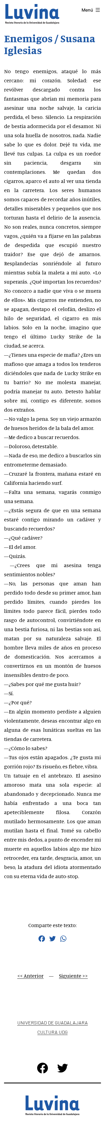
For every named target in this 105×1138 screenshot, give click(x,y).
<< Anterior (30, 975)
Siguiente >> (73, 975)
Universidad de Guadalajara (52, 1023)
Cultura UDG (52, 1032)
